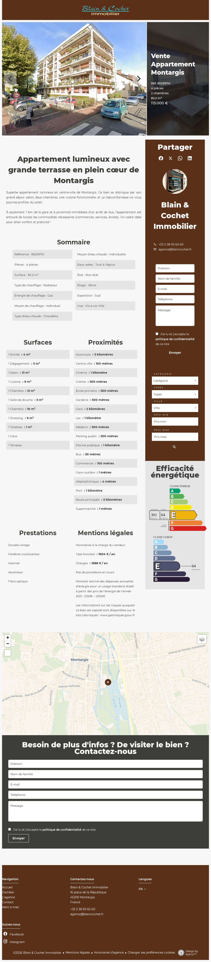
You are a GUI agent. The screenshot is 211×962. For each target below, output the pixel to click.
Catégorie (163, 374)
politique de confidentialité (175, 339)
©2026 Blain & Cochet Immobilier (37, 953)
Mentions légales (78, 952)
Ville (158, 401)
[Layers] (201, 639)
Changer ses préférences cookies (151, 952)
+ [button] (7, 637)
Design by (192, 953)
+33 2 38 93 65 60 (170, 244)
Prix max (161, 430)
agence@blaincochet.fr (175, 249)
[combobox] (175, 381)
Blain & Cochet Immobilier (175, 215)
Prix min (161, 414)
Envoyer (175, 352)
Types (159, 387)
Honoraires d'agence (109, 952)
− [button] (7, 643)
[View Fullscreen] (8, 653)
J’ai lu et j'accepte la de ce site (175, 339)
